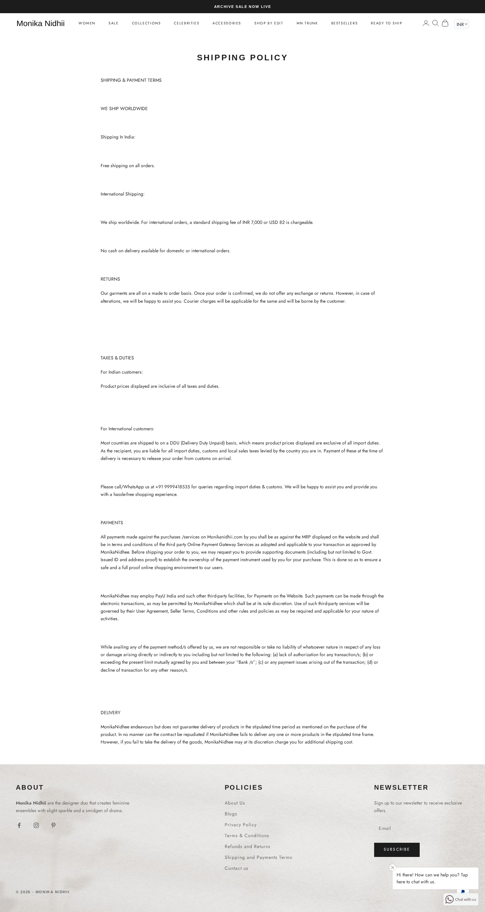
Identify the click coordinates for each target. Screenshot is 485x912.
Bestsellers (344, 23)
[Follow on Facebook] (19, 825)
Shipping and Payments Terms (258, 857)
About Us (235, 803)
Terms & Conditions (247, 835)
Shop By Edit (268, 23)
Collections (146, 23)
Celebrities (186, 23)
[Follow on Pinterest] (53, 825)
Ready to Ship (386, 23)
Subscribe (397, 849)
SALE (113, 23)
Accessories (226, 23)
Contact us (236, 868)
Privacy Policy (241, 824)
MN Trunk (307, 23)
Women (87, 23)
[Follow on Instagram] (36, 825)
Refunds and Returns (248, 846)
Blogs (231, 813)
